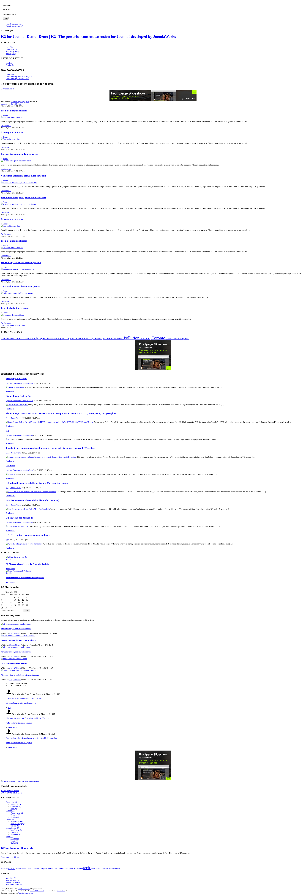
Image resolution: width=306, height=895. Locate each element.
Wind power (183, 338)
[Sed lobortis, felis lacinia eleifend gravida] (17, 269)
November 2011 (14, 885)
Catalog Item (10, 65)
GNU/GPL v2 (61, 891)
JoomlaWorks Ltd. (24, 889)
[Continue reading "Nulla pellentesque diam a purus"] (14, 659)
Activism (14, 338)
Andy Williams (15, 633)
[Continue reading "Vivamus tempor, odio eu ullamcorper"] (16, 624)
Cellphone (61, 338)
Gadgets (43, 868)
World (118, 868)
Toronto (159, 338)
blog (39, 338)
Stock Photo (78, 868)
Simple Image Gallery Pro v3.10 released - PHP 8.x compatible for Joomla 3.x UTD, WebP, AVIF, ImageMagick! (61, 413)
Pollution (132, 338)
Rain (143, 338)
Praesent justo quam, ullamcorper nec (19, 154)
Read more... (10, 391)
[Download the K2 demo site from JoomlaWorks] (20, 781)
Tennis (5, 115)
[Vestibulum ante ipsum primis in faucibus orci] (19, 183)
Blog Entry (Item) (12, 51)
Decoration (31, 868)
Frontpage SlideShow (16, 378)
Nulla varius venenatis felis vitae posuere (20, 286)
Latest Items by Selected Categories (19, 76)
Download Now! (7, 89)
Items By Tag (11, 54)
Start (2, 325)
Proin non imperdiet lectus (14, 110)
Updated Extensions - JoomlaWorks (19, 383)
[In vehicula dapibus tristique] (12, 315)
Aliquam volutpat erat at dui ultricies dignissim (25, 578)
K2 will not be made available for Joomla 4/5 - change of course (37, 483)
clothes (24, 868)
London (113, 338)
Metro (120, 338)
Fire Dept (99, 338)
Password (6, 9)
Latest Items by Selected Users (17, 79)
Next (20, 325)
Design (91, 338)
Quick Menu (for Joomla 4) (19, 518)
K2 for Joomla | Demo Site (17, 848)
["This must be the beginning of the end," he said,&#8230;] (9, 694)
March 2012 (12, 880)
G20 (106, 338)
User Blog (10, 47)
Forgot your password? (14, 24)
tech (87, 867)
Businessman (49, 338)
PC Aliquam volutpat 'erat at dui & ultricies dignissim (27, 564)
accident (5, 338)
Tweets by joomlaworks (10, 791)
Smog (149, 338)
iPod (56, 868)
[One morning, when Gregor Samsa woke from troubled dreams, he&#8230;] (9, 734)
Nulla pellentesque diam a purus (14, 663)
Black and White (27, 338)
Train (169, 338)
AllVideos (10, 465)
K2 (7, 431)
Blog (9, 708)
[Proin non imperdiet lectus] (12, 117)
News (67, 868)
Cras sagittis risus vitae (12, 132)
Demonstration (79, 338)
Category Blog (11, 49)
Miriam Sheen (14, 645)
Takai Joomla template (25, 893)
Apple (11, 868)
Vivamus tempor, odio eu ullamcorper (16, 629)
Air (7, 868)
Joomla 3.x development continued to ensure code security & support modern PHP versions (50, 448)
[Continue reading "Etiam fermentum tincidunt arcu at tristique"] (18, 636)
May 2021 (11, 878)
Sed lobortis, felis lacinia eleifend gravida (21, 262)
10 (17, 325)
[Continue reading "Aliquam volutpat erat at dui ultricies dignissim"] (19, 670)
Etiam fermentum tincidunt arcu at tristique (18, 640)
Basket (5, 202)
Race (71, 868)
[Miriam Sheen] (12, 557)
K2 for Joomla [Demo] (88, 36)
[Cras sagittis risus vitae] (10, 139)
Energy (37, 868)
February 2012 (13, 882)
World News (12, 727)
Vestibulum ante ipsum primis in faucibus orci (23, 175)
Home (13, 102)
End (23, 325)
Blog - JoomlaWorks (13, 418)
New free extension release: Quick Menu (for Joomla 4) (32, 500)
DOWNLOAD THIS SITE (11, 793)
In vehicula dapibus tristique (15, 308)
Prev (6, 325)
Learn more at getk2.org (10, 857)
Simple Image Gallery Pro (18, 396)
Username (7, 5)
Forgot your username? (14, 26)
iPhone (50, 868)
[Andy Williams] (12, 571)
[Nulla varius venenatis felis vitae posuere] (17, 293)
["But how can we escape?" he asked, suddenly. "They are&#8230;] (9, 714)
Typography (100, 868)
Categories (10, 74)
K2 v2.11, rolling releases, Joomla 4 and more (28, 535)
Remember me (8, 14)
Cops (69, 338)
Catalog (9, 63)
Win (107, 868)
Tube (175, 338)
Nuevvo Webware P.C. (37, 891)
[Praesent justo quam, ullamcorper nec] (16, 161)
